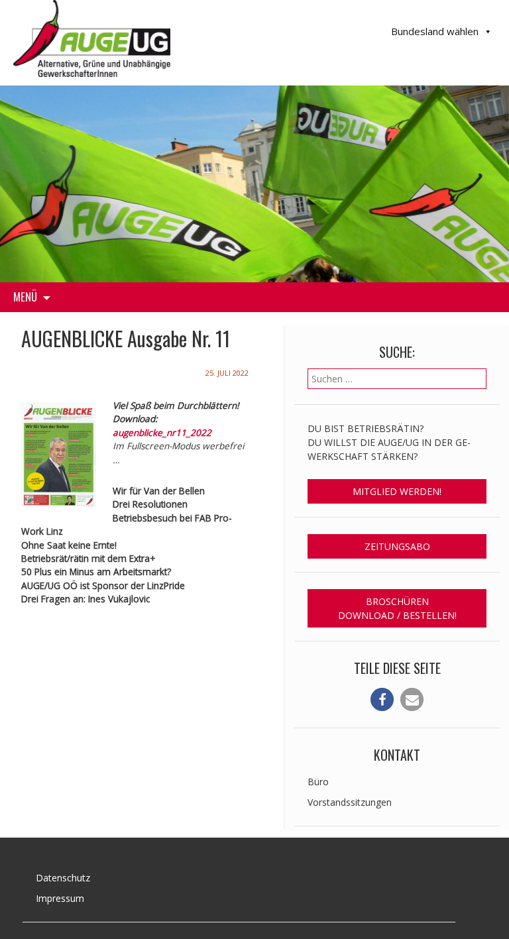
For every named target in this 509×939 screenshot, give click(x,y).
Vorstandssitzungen (350, 802)
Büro (318, 781)
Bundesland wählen (435, 31)
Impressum (60, 898)
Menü (25, 296)
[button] (382, 699)
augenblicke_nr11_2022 (162, 432)
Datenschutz (63, 877)
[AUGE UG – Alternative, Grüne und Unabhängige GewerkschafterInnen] (91, 36)
